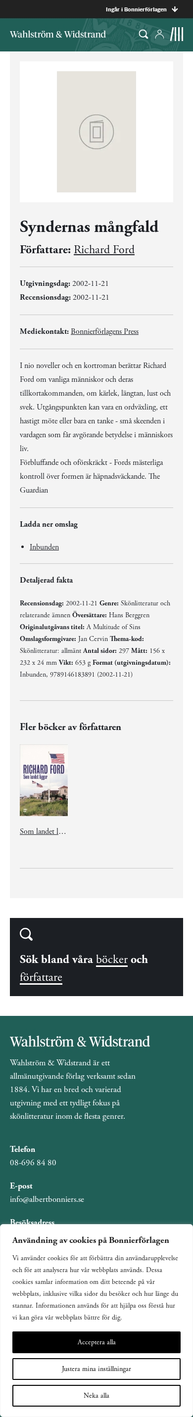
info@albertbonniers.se (47, 1199)
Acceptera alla (97, 1342)
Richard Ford (104, 250)
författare (41, 977)
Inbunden (44, 547)
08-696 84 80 (33, 1162)
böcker (112, 959)
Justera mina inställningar (96, 1369)
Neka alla (96, 1395)
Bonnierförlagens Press (105, 331)
